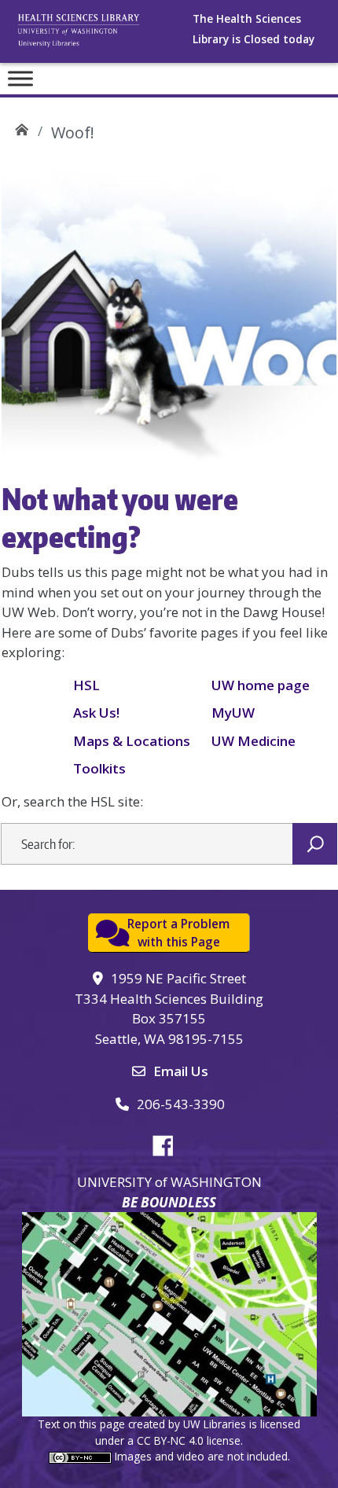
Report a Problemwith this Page (178, 933)
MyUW (233, 713)
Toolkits (99, 768)
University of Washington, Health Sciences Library (98, 35)
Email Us (180, 1071)
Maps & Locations (131, 741)
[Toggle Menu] (20, 78)
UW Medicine (253, 741)
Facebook (169, 1142)
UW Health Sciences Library (21, 127)
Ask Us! (96, 713)
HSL (86, 685)
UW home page (260, 685)
